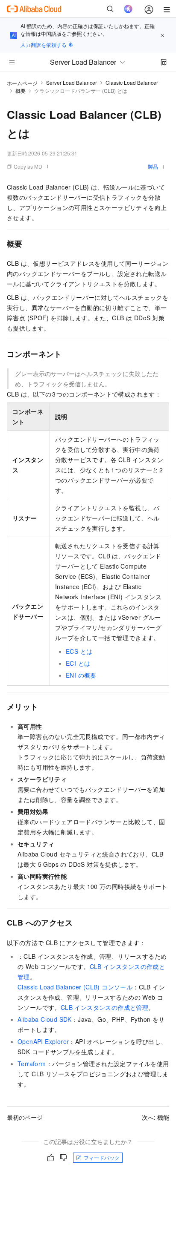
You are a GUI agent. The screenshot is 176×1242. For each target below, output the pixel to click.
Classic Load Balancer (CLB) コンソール (75, 987)
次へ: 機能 (155, 1117)
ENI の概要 (81, 675)
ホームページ (22, 82)
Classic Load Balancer (132, 82)
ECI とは (78, 663)
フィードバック (102, 1157)
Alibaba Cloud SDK (45, 1019)
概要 (20, 90)
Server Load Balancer (71, 82)
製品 (153, 166)
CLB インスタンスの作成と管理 (104, 1007)
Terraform (32, 1063)
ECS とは (79, 651)
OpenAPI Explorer (43, 1041)
